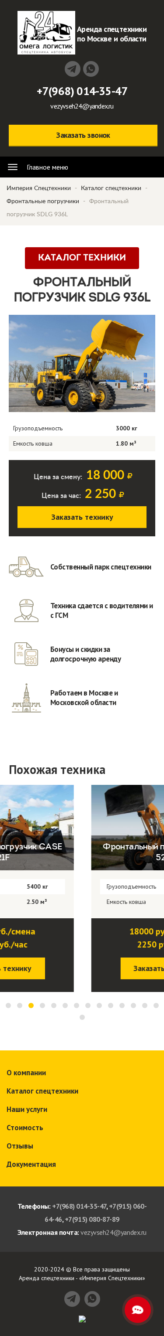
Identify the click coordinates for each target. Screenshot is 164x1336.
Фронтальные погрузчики (43, 201)
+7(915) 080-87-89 (92, 1219)
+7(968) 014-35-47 (82, 91)
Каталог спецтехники (111, 188)
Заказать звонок (83, 135)
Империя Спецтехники (39, 188)
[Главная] (46, 33)
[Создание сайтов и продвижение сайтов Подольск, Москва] (82, 1318)
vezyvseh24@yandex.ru (81, 106)
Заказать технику (82, 517)
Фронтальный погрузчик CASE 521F (83, 852)
